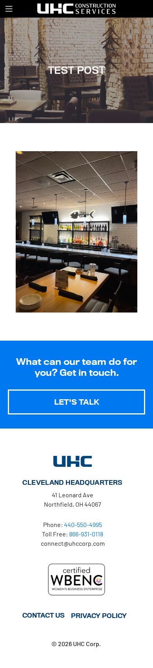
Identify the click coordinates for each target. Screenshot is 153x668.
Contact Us (43, 615)
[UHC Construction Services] (76, 9)
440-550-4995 (83, 524)
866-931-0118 (86, 534)
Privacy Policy (99, 616)
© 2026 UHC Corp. (76, 643)
